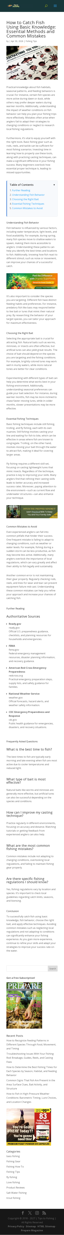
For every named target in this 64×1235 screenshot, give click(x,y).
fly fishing (11, 1177)
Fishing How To (15, 1166)
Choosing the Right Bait (25, 199)
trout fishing (13, 1198)
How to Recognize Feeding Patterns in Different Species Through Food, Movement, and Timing (31, 1044)
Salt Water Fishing (16, 1192)
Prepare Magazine (32, 1230)
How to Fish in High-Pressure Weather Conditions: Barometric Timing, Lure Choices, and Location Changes (31, 1097)
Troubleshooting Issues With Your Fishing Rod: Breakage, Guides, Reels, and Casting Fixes (30, 1057)
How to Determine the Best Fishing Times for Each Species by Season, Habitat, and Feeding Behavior (31, 1071)
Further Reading (21, 190)
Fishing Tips (31, 41)
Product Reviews (15, 1187)
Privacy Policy (16, 1226)
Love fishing (13, 1182)
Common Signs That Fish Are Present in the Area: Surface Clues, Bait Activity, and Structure (30, 1084)
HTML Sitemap (46, 1226)
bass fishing (13, 1156)
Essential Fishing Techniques (28, 203)
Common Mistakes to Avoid (27, 208)
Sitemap (31, 1226)
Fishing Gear (13, 1161)
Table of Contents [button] (21, 184)
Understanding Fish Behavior (28, 194)
